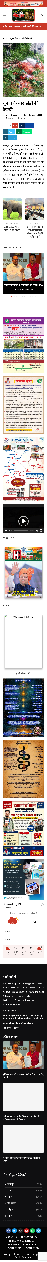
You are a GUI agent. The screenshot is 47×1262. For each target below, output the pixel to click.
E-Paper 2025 (14, 1248)
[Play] (6, 530)
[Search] (43, 15)
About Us (11, 1237)
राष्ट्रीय (24, 1216)
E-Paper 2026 (32, 1248)
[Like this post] (16, 125)
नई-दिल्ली (24, 1203)
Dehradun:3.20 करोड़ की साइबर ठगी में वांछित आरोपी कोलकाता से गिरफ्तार (21, 1118)
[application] (23, 518)
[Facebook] (8, 1230)
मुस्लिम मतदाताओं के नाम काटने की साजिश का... (23, 285)
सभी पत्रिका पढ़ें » (23, 674)
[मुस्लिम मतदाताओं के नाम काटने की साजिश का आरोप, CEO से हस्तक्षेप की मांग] (23, 267)
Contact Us (29, 1245)
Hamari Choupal (11, 114)
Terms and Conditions (21, 1241)
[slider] (21, 530)
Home (5, 38)
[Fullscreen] (41, 530)
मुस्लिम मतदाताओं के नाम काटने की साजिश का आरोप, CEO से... (23, 1076)
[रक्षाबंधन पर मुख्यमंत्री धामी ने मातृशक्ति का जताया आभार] (23, 1138)
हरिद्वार (24, 1209)
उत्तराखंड (24, 1190)
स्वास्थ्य (24, 1197)
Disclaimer (13, 1245)
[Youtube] (26, 1230)
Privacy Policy (29, 1237)
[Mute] (37, 530)
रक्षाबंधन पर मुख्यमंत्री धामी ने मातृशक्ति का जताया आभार (21, 1159)
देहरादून (24, 1184)
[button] (5, 275)
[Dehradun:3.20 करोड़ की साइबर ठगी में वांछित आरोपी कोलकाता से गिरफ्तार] (23, 1097)
